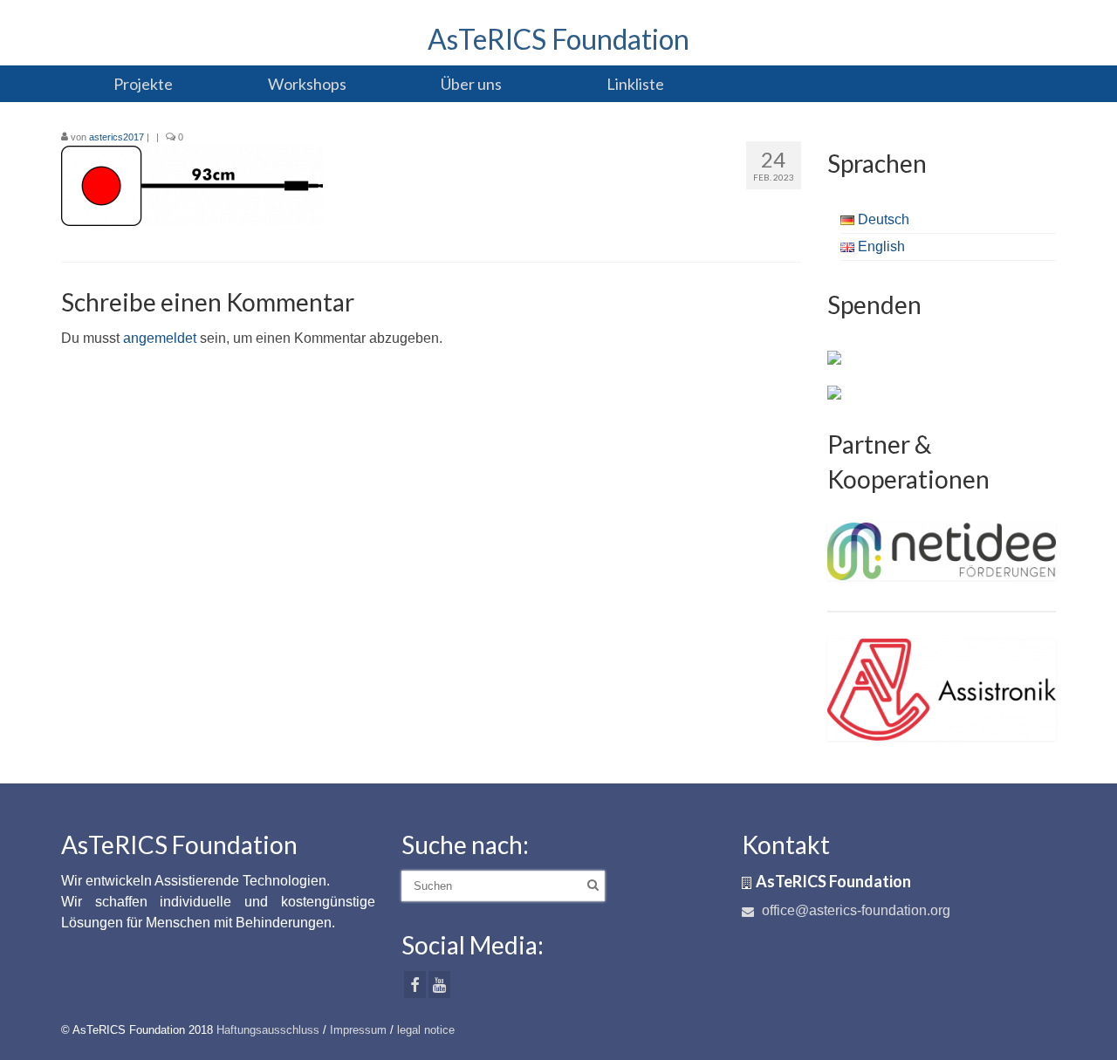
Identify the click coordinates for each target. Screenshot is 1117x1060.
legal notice (426, 1029)
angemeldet (159, 338)
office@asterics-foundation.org (854, 910)
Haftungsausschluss (267, 1029)
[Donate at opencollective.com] (834, 392)
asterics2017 (116, 137)
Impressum (358, 1029)
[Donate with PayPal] (834, 357)
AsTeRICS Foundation (558, 39)
